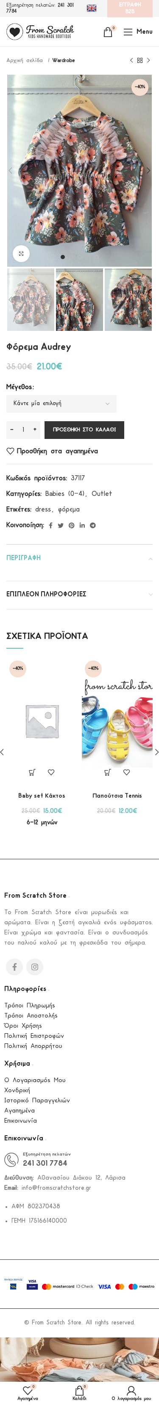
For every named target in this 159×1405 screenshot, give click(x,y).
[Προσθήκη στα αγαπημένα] (51, 772)
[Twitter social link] (60, 525)
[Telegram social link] (92, 525)
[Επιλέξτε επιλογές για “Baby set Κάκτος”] (32, 772)
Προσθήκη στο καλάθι (84, 430)
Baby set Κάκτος (41, 796)
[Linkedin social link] (82, 525)
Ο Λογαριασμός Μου (35, 1080)
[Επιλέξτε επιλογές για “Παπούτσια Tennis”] (107, 772)
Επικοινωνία (20, 1121)
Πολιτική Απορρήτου (33, 1046)
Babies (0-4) (64, 494)
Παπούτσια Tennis (117, 796)
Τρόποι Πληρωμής (29, 1006)
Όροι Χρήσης (23, 1026)
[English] (92, 8)
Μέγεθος (19, 387)
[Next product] (148, 61)
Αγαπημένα (19, 1111)
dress (43, 509)
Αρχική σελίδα (26, 60)
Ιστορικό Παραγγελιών (37, 1101)
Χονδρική (17, 1091)
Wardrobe (63, 60)
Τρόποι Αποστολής (31, 1016)
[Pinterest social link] (71, 525)
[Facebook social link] (50, 525)
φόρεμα (69, 509)
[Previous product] (131, 61)
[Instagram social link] (34, 966)
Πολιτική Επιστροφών (34, 1036)
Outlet (102, 494)
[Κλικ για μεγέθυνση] (21, 253)
